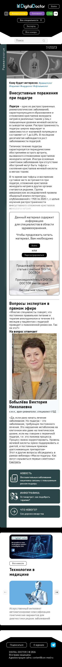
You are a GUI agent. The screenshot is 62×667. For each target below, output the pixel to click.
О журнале (39, 644)
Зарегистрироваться (34, 255)
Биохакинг (37, 13)
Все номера (31, 32)
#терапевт (14, 86)
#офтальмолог (40, 86)
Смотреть (15, 462)
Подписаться (16, 644)
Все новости (18, 563)
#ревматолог (45, 82)
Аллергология (18, 13)
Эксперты (31, 26)
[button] (56, 14)
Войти (54, 6)
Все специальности (29, 20)
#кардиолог (26, 86)
